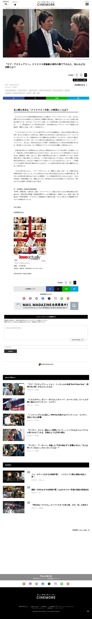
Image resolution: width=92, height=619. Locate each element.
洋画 (38, 93)
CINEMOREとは (23, 606)
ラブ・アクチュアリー (26, 8)
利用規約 (6, 320)
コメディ (29, 93)
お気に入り (15, 3)
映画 (18, 8)
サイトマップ (59, 608)
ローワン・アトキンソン (45, 90)
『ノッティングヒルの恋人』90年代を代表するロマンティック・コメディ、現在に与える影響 (57, 416)
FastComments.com (47, 364)
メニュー (87, 3)
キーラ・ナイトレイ (58, 90)
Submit (10, 351)
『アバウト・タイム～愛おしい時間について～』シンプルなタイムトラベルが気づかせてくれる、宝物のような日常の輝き (57, 431)
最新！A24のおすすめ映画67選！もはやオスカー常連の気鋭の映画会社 (60, 490)
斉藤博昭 (41, 508)
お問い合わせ (35, 606)
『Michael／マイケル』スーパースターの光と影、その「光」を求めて (59, 505)
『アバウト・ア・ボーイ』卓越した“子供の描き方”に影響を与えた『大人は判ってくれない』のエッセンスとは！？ (57, 446)
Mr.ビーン (67, 90)
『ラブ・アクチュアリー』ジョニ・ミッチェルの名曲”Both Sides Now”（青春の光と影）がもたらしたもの (58, 385)
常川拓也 (36, 420)
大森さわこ (37, 405)
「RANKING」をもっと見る (79, 530)
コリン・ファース (33, 90)
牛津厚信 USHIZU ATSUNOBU (27, 189)
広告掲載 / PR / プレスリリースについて (61, 606)
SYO (40, 492)
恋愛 (34, 93)
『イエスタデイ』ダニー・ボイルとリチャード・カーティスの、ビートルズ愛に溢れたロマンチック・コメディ (57, 400)
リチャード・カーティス (19, 93)
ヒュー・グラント (22, 90)
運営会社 (50, 608)
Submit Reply (76, 340)
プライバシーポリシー (38, 608)
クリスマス (8, 93)
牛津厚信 (14, 87)
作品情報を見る (80, 85)
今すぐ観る (17, 207)
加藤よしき (41, 480)
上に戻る (88, 611)
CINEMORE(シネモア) (10, 8)
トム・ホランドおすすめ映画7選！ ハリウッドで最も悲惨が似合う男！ (58, 475)
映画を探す (6, 3)
